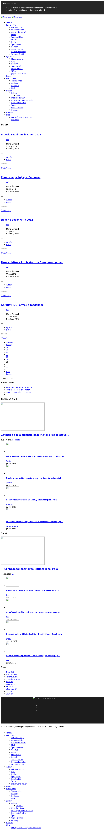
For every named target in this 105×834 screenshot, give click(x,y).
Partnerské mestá (18, 32)
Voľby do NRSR (17, 54)
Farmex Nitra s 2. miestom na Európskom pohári (32, 262)
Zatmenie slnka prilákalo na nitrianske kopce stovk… (35, 434)
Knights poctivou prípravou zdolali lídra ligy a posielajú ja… (33, 656)
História (9, 76)
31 (7, 364)
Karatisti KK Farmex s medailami (22, 304)
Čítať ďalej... (6, 168)
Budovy (14, 64)
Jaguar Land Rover (19, 73)
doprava (10, 684)
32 (7, 367)
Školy (13, 34)
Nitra (10, 672)
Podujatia (15, 85)
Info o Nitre (11, 25)
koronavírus (12, 677)
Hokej (8, 595)
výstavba (11, 674)
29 (7, 359)
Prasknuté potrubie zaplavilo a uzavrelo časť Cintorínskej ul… (34, 478)
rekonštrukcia (13, 679)
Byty (13, 61)
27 (7, 354)
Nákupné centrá (17, 59)
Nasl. (8, 371)
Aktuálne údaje (17, 27)
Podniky (14, 83)
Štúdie (13, 71)
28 (7, 357)
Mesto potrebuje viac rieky (22, 100)
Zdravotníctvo (17, 49)
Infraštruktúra (17, 68)
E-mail (8, 159)
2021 (9, 694)
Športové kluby (17, 37)
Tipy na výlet (16, 81)
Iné (7, 139)
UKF (9, 691)
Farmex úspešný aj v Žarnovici (20, 177)
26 (7, 352)
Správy (9, 90)
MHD (9, 681)
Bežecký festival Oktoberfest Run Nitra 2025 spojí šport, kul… (34, 634)
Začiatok (9, 342)
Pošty (13, 42)
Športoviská (16, 44)
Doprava (9, 112)
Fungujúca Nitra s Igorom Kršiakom (26, 827)
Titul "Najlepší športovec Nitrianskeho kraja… (30, 568)
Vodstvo (14, 39)
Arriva (9, 686)
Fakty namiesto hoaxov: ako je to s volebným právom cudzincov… (36, 456)
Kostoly (14, 47)
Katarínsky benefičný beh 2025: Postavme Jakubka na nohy (33, 612)
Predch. (9, 345)
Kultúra (14, 93)
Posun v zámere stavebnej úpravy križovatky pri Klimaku (31, 500)
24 (7, 347)
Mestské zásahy (18, 98)
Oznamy (14, 110)
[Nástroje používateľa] (2, 153)
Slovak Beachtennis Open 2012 (21, 134)
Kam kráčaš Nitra (18, 102)
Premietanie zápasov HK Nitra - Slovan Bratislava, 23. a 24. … (33, 590)
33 (7, 369)
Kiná (13, 88)
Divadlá (19, 95)
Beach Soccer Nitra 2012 (17, 219)
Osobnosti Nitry (17, 30)
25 (7, 350)
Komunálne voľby (18, 51)
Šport (13, 105)
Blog (8, 115)
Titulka (9, 22)
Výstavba (10, 56)
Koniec (9, 374)
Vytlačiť (9, 157)
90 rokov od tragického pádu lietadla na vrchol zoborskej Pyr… (34, 522)
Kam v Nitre (11, 78)
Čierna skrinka (17, 107)
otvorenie (11, 689)
